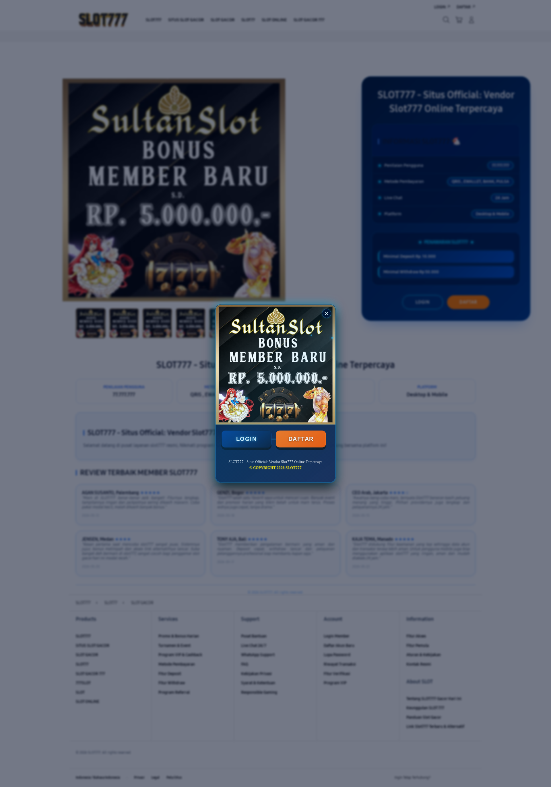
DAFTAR (301, 439)
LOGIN (246, 439)
